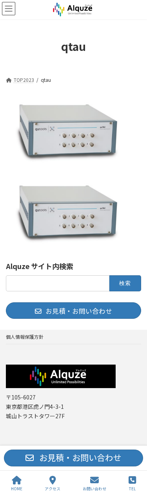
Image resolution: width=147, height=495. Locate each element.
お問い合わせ (94, 488)
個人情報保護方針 (25, 336)
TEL (132, 488)
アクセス (52, 488)
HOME (16, 488)
